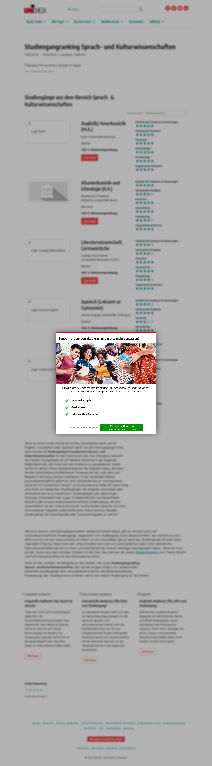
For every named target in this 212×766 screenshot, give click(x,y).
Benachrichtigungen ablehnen (83, 427)
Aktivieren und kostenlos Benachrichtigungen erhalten (122, 427)
